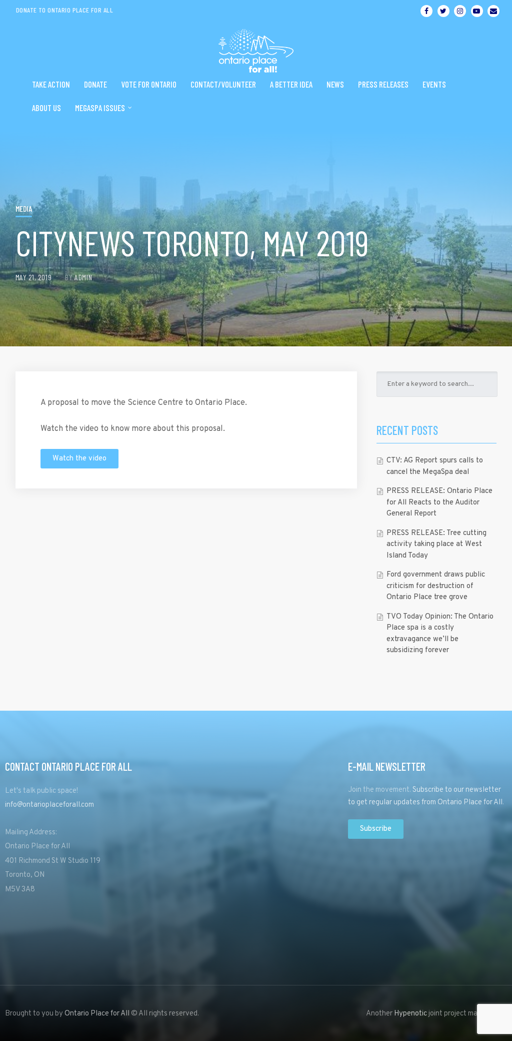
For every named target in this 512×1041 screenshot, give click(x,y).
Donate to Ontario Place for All (64, 10)
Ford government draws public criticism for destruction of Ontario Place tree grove (435, 586)
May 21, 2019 (34, 277)
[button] (79, 458)
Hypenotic (410, 1013)
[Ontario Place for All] (256, 47)
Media (24, 208)
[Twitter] (444, 11)
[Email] (494, 11)
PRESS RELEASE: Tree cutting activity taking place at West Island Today (436, 545)
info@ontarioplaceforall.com (49, 805)
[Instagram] (460, 11)
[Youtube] (477, 11)
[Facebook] (426, 11)
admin (83, 277)
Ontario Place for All (97, 1013)
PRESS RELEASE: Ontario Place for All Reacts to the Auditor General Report (439, 502)
